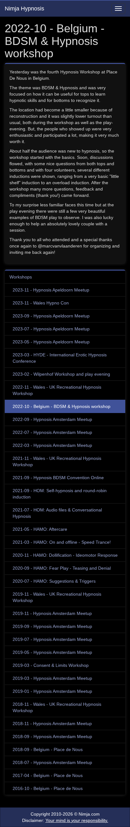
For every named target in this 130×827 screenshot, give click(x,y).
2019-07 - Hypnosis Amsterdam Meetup (52, 639)
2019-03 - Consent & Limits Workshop (51, 665)
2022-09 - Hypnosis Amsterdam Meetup (52, 419)
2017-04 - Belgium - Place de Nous (48, 775)
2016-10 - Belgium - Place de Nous (48, 788)
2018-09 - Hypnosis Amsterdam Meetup (52, 736)
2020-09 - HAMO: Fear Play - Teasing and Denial (62, 568)
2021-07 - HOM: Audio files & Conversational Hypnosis (57, 513)
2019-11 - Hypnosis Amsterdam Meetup (52, 613)
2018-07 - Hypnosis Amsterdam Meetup (52, 762)
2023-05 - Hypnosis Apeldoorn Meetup (51, 341)
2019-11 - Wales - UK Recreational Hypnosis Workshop (57, 597)
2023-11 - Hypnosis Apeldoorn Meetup (51, 289)
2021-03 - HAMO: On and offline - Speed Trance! (62, 542)
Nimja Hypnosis (24, 8)
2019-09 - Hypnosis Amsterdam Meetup (52, 626)
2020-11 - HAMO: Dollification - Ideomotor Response (65, 555)
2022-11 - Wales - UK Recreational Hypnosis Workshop (57, 390)
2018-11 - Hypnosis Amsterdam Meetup (52, 723)
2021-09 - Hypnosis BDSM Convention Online (58, 477)
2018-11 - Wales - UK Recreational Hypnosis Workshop (57, 707)
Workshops (20, 276)
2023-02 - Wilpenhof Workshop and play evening (61, 374)
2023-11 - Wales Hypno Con (41, 302)
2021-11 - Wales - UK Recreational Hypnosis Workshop (57, 461)
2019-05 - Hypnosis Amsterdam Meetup (52, 652)
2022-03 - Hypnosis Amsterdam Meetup (52, 445)
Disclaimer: (65, 820)
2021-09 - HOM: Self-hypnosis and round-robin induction (60, 493)
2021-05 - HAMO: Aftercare (40, 529)
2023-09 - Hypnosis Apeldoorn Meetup (51, 315)
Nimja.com (89, 814)
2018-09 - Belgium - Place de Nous (48, 749)
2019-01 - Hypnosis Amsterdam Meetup (52, 691)
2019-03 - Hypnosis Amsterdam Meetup (52, 678)
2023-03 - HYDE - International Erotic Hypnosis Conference (60, 358)
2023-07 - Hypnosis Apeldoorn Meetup (51, 328)
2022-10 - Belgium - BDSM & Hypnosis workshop (61, 406)
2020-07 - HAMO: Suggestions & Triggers (54, 581)
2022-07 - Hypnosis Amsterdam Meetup (52, 432)
